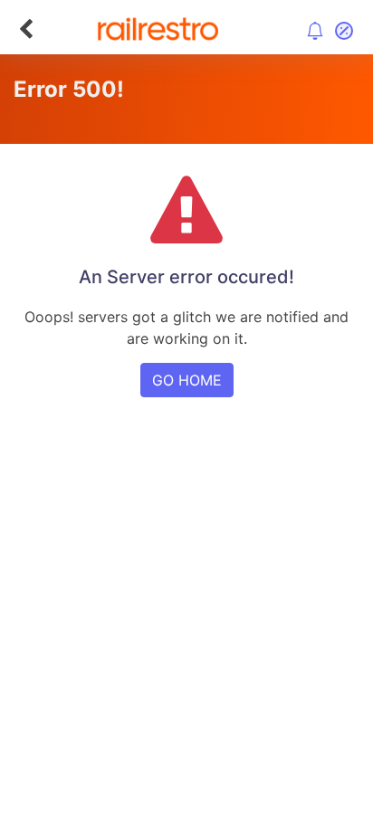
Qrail (244, 607)
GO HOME (187, 380)
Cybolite (202, 607)
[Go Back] (26, 29)
